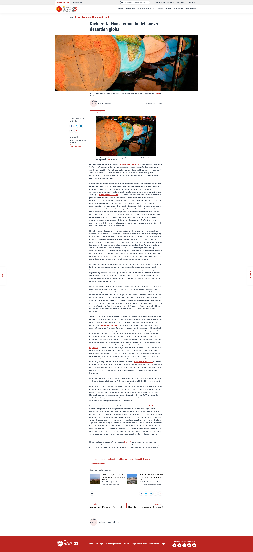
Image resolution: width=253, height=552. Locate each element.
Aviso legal (99, 544)
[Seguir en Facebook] (174, 546)
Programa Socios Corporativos (164, 2)
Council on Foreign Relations (129, 164)
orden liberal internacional (143, 362)
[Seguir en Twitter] (179, 546)
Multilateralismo (123, 459)
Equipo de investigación (144, 8)
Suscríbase (180, 2)
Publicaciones (130, 8)
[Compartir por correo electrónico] (72, 131)
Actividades (168, 8)
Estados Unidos (112, 459)
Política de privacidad (113, 544)
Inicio (71, 17)
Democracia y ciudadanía (97, 112)
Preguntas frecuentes (139, 544)
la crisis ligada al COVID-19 (108, 195)
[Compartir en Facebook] (72, 126)
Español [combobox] (191, 2)
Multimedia (178, 8)
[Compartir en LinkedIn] (81, 126)
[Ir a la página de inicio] (68, 8)
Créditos (126, 544)
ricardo (158, 93)
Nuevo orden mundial (136, 459)
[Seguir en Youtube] (194, 546)
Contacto (90, 544)
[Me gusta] (92, 493)
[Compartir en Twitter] (76, 126)
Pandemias (147, 459)
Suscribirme (78, 147)
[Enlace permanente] (76, 131)
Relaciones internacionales (98, 463)
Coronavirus (94, 459)
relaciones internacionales (109, 325)
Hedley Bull (128, 442)
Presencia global (77, 2)
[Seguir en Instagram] (184, 546)
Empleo (163, 544)
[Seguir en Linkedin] (189, 546)
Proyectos (159, 8)
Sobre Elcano (189, 8)
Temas (119, 8)
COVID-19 (102, 459)
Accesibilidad (154, 544)
